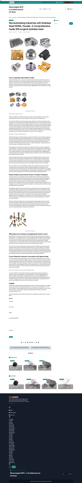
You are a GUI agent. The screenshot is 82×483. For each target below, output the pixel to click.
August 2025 (11, 433)
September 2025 (12, 432)
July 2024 (10, 452)
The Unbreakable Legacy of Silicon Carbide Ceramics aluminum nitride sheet (44, 368)
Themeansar (49, 481)
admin (31, 353)
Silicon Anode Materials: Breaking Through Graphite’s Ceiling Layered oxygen (15, 368)
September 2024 (12, 449)
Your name (11, 301)
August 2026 (11, 419)
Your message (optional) (13, 318)
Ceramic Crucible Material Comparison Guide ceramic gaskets (29, 368)
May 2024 (10, 455)
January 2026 (11, 426)
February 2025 (11, 442)
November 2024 (12, 446)
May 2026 (10, 422)
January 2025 (11, 443)
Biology (11, 410)
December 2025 (12, 427)
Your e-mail (11, 307)
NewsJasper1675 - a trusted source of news (16, 9)
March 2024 (11, 458)
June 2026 (11, 420)
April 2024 (11, 456)
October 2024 (11, 448)
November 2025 (12, 429)
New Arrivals (11, 20)
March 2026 (11, 423)
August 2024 (11, 450)
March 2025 (11, 440)
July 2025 (10, 435)
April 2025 (11, 439)
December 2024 (12, 445)
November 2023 (12, 462)
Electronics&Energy (13, 412)
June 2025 (11, 436)
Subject (10, 312)
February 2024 (11, 459)
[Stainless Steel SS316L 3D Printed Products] (30, 100)
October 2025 (11, 430)
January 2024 (11, 461)
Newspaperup (43, 481)
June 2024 (11, 453)
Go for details (11, 403)
